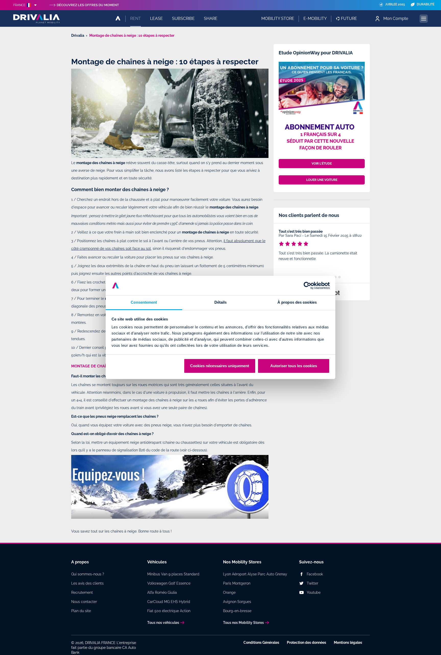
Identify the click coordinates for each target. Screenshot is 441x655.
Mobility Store (277, 18)
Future (349, 18)
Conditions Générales (261, 642)
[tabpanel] (322, 246)
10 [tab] (339, 277)
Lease (156, 18)
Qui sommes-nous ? (87, 574)
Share (210, 18)
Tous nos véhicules (163, 623)
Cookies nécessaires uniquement (219, 366)
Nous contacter (84, 602)
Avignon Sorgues (237, 602)
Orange (229, 592)
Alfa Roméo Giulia (162, 592)
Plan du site (81, 611)
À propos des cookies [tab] (297, 302)
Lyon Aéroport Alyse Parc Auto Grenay (255, 574)
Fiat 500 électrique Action (168, 611)
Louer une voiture (321, 180)
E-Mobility (315, 18)
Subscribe (183, 18)
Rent (135, 18)
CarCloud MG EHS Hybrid (168, 602)
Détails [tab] (220, 302)
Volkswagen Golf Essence (168, 583)
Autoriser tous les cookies (293, 366)
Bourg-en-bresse (237, 611)
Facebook (315, 574)
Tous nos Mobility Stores (243, 623)
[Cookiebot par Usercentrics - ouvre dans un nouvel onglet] (307, 285)
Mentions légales (348, 642)
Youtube (314, 592)
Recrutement (82, 592)
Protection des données (306, 642)
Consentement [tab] (144, 302)
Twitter (312, 583)
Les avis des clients (87, 583)
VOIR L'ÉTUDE (322, 163)
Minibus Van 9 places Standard (173, 574)
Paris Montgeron (236, 583)
